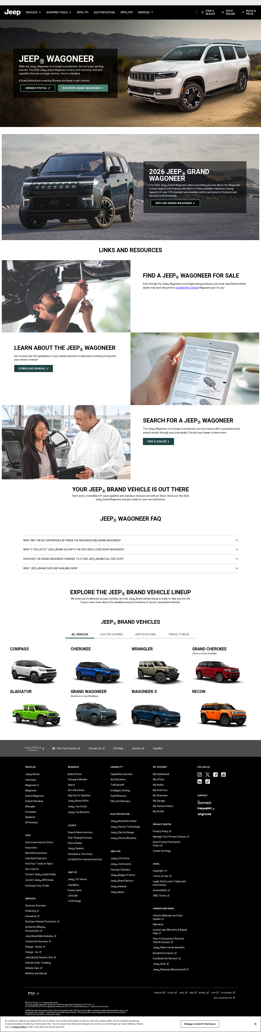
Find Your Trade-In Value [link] (39, 863)
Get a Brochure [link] (76, 790)
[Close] (255, 1024)
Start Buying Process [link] (80, 837)
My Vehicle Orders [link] (163, 806)
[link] (12, 12)
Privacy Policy (19, 1027)
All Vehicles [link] (31, 822)
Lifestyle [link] (73, 895)
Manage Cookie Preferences (200, 1024)
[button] (33, 12)
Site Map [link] (118, 748)
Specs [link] (71, 784)
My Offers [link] (158, 779)
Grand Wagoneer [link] (34, 795)
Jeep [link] (159, 964)
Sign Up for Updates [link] (79, 795)
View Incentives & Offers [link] (39, 842)
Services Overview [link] (35, 905)
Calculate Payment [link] (36, 858)
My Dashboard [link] (161, 774)
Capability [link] (73, 885)
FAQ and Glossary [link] (120, 801)
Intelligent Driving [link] (120, 790)
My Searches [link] (160, 795)
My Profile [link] (158, 811)
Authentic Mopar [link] (35, 928)
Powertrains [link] (75, 890)
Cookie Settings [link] (162, 850)
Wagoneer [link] (31, 790)
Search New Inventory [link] (80, 832)
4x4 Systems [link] (118, 779)
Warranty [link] (158, 924)
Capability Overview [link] (121, 774)
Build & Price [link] (74, 774)
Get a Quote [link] (32, 869)
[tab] (79, 634)
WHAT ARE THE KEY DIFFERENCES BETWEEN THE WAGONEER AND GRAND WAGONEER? (72, 540)
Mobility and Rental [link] (36, 973)
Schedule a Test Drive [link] (80, 854)
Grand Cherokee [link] (34, 801)
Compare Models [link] (77, 779)
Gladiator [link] (30, 817)
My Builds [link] (158, 784)
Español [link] (157, 748)
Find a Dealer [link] (75, 843)
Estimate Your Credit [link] (37, 885)
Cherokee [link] (30, 779)
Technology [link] (74, 901)
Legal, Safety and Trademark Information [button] (169, 883)
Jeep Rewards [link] (169, 969)
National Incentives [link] (36, 853)
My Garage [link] (159, 800)
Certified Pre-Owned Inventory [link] (85, 859)
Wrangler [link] (30, 806)
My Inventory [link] (160, 790)
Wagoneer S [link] (32, 785)
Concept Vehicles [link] (120, 869)
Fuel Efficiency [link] (118, 795)
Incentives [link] (31, 847)
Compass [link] (30, 811)
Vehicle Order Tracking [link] (38, 962)
